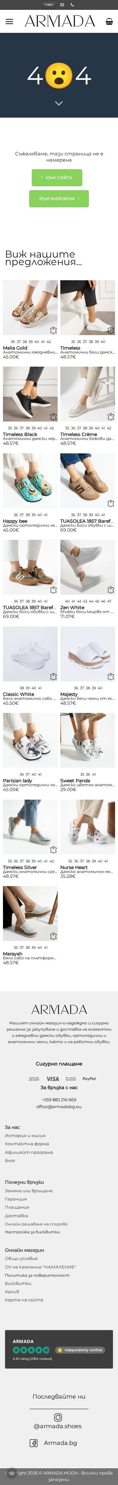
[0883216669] (73, 5)
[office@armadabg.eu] (63, 5)
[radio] (12, 342)
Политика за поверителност (37, 1275)
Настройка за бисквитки (32, 1231)
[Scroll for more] (59, 103)
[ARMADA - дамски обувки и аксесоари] (60, 21)
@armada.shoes (58, 1426)
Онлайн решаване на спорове (36, 1224)
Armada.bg (60, 1442)
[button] (9, 21)
